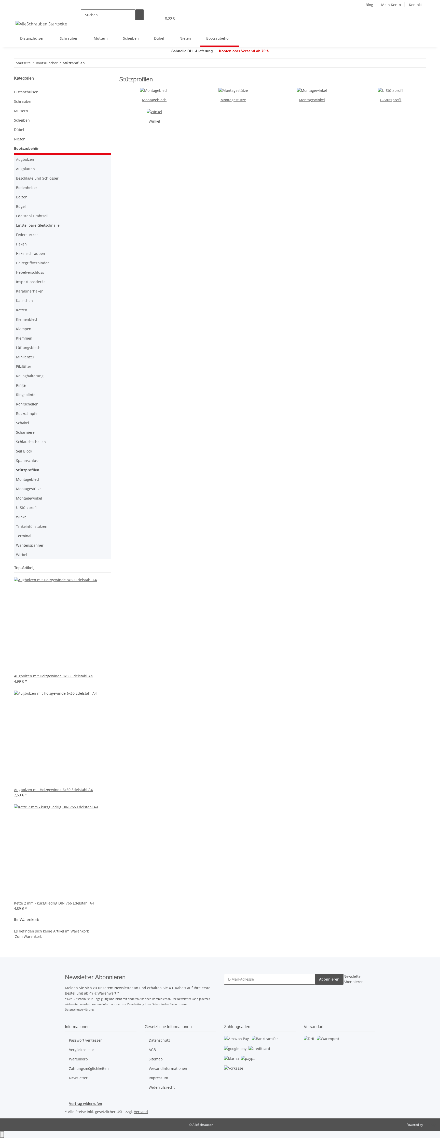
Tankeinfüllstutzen (31, 526)
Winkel (154, 121)
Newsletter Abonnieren (353, 979)
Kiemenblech (27, 319)
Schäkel (22, 422)
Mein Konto (391, 4)
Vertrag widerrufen (85, 1103)
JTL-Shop (430, 1124)
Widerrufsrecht (162, 1087)
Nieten (19, 139)
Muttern (21, 110)
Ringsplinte (25, 394)
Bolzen (22, 197)
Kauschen (24, 300)
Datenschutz (159, 1040)
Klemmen (24, 338)
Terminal (23, 535)
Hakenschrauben (30, 253)
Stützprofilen (27, 470)
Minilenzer (25, 357)
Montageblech (154, 99)
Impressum (158, 1077)
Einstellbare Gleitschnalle (38, 225)
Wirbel (21, 554)
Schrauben (23, 101)
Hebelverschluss (30, 272)
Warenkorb (78, 1059)
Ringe (21, 385)
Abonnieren (329, 979)
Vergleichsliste (81, 1049)
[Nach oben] (2, 1134)
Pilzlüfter (23, 366)
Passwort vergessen (86, 1040)
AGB (152, 1049)
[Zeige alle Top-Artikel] (33, 568)
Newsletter (78, 1077)
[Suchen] (139, 14)
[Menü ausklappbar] (20, 13)
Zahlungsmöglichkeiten (89, 1068)
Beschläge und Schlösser (37, 178)
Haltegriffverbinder (32, 262)
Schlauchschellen (31, 441)
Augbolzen (25, 159)
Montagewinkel (312, 99)
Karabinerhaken (30, 291)
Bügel (21, 206)
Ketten (21, 310)
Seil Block (24, 451)
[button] (148, 18)
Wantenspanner (30, 545)
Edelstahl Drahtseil (32, 215)
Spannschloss (27, 460)
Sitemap (156, 1059)
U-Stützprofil (390, 99)
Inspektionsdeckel (31, 281)
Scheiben (22, 120)
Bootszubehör (26, 148)
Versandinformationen (168, 1068)
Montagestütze (233, 99)
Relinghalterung (30, 375)
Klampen (23, 328)
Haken (21, 244)
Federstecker (27, 234)
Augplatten (25, 168)
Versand (141, 1111)
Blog (369, 4)
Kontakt (415, 4)
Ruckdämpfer (27, 413)
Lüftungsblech (28, 347)
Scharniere (25, 432)
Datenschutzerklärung (79, 1009)
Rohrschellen (27, 404)
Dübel (19, 129)
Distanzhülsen (26, 92)
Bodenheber (26, 187)
